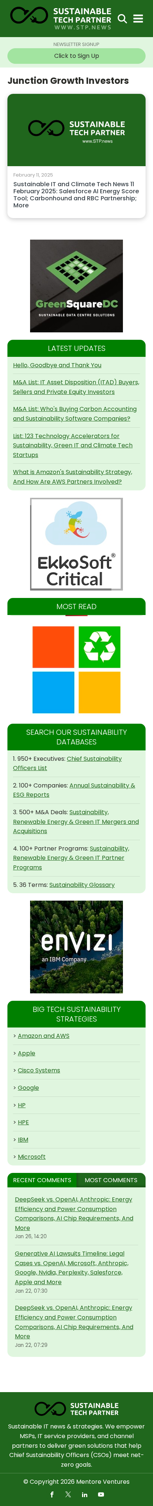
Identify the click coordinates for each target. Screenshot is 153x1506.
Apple (26, 1053)
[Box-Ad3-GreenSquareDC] (76, 286)
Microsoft (32, 1156)
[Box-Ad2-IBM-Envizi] (76, 947)
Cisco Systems (39, 1070)
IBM (23, 1139)
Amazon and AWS (43, 1036)
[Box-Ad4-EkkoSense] (76, 544)
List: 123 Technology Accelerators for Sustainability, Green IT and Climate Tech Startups (73, 445)
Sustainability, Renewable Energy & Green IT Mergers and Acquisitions (76, 821)
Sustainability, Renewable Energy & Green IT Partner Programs (71, 858)
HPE (23, 1122)
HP (22, 1105)
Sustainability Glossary (82, 885)
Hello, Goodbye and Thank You (57, 365)
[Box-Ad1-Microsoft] (76, 670)
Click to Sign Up (76, 56)
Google (28, 1088)
